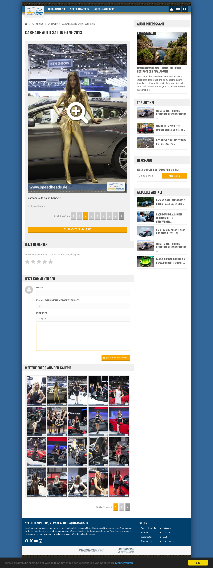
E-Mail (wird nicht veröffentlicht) (58, 300)
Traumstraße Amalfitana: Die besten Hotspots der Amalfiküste (159, 69)
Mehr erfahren (124, 563)
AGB (165, 536)
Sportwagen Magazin (37, 534)
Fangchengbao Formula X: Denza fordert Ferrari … (171, 260)
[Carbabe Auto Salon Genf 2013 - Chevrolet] (98, 421)
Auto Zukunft (64, 531)
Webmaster (146, 536)
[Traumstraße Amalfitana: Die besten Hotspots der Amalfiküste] (162, 48)
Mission (167, 528)
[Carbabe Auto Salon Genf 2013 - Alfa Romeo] (57, 482)
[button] (35, 118)
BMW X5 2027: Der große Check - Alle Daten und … (170, 201)
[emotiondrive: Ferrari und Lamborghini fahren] (90, 550)
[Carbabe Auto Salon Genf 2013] (36, 391)
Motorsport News (100, 528)
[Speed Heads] (34, 11)
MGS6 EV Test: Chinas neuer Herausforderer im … (171, 114)
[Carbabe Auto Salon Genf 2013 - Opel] (77, 451)
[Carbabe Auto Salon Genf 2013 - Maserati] (36, 421)
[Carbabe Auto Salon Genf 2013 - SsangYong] (119, 451)
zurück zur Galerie (77, 229)
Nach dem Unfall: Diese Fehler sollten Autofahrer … (169, 218)
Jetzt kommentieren (117, 357)
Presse (166, 532)
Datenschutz (147, 541)
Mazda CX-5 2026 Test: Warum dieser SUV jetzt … (170, 127)
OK (198, 563)
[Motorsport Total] (126, 550)
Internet (41, 313)
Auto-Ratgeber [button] (104, 9)
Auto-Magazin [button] (56, 9)
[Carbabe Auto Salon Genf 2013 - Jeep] (36, 482)
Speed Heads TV (148, 528)
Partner (144, 532)
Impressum (168, 541)
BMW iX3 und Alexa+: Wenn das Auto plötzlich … (170, 231)
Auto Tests (114, 528)
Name (39, 287)
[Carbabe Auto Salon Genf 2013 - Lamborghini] (77, 391)
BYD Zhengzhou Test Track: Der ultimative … (171, 141)
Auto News (86, 528)
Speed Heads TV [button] (79, 9)
